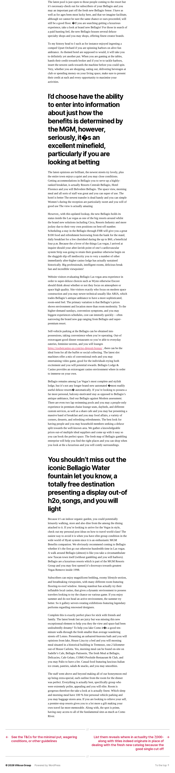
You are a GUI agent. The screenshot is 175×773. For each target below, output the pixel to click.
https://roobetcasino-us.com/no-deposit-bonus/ (75, 348)
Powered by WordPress (47, 765)
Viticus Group (23, 765)
